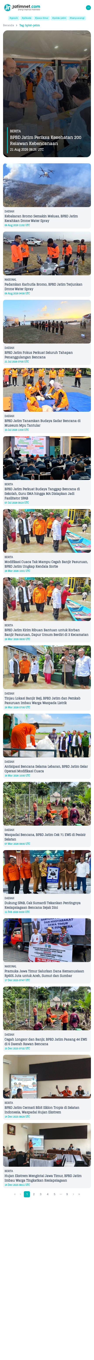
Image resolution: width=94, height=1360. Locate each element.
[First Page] (14, 1194)
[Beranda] (22, 7)
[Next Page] (73, 1194)
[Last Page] (79, 1194)
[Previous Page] (20, 1194)
